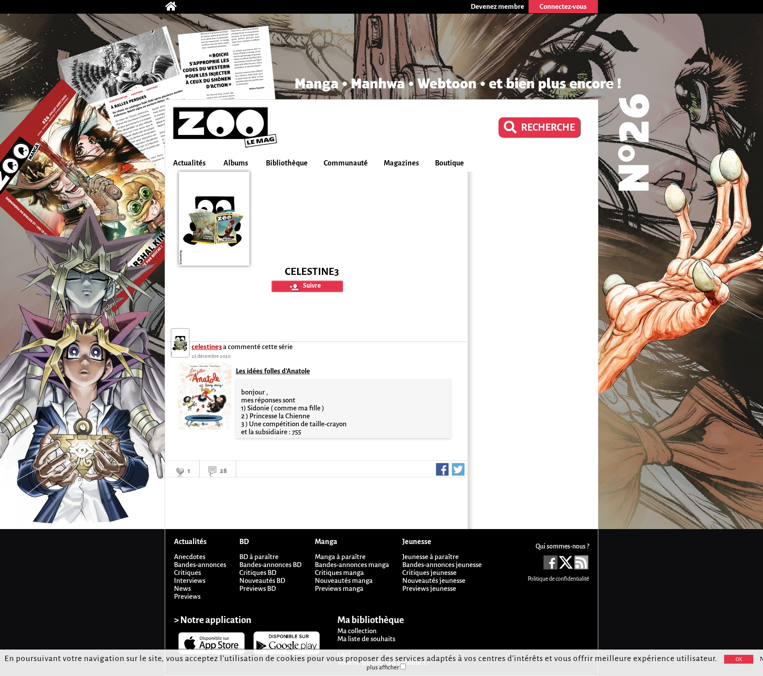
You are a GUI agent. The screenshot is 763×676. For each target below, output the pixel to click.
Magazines (401, 163)
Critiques (187, 572)
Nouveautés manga (344, 580)
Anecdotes (189, 556)
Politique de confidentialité (558, 579)
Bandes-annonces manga (352, 564)
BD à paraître (259, 556)
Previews (187, 596)
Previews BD (257, 588)
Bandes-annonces (200, 564)
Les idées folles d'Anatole (273, 371)
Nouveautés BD (262, 580)
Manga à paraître (340, 556)
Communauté (346, 163)
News (182, 588)
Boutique (449, 163)
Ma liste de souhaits (366, 638)
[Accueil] (175, 6)
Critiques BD (257, 572)
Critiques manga (339, 572)
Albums (235, 163)
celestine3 (207, 346)
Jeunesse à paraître (430, 556)
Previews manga (339, 588)
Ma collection (357, 631)
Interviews (189, 580)
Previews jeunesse (429, 588)
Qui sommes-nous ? (562, 546)
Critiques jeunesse (429, 572)
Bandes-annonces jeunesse (442, 564)
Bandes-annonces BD (270, 564)
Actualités (189, 163)
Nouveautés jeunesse (433, 580)
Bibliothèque (287, 163)
